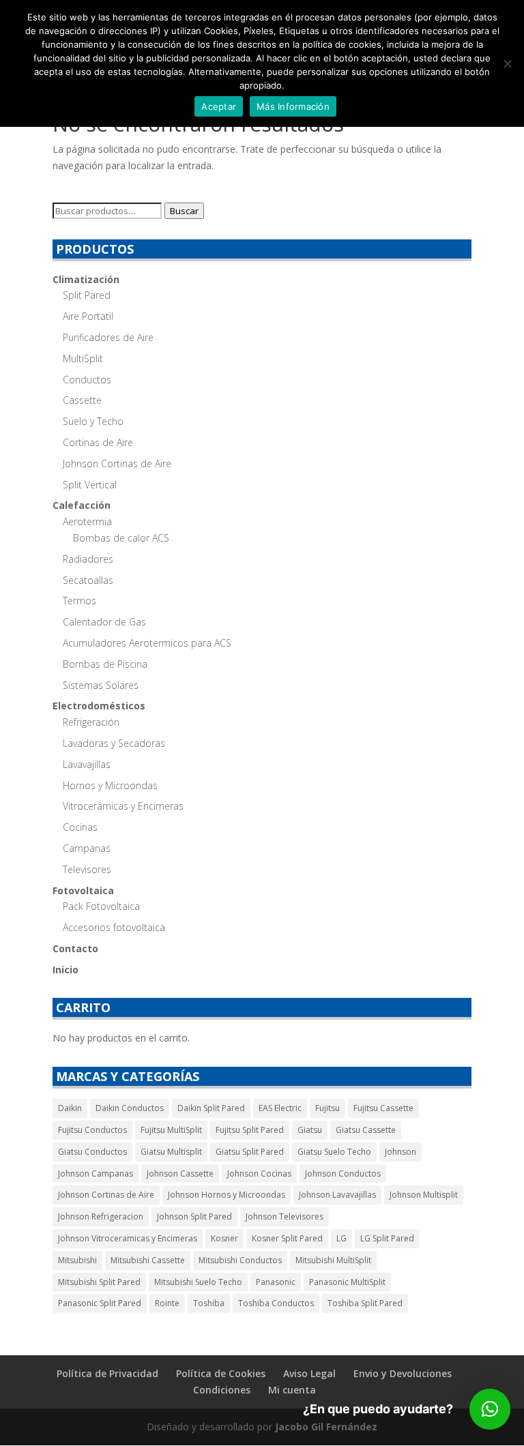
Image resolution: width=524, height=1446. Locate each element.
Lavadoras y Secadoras (114, 743)
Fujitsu (327, 1108)
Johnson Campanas (95, 1173)
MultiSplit (83, 358)
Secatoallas (88, 580)
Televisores (87, 869)
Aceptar (218, 106)
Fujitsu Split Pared (250, 1130)
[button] (489, 1409)
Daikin (70, 1108)
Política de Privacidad (107, 1373)
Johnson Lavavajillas (337, 1194)
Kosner (224, 1238)
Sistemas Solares (101, 685)
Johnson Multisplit (424, 1194)
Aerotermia (87, 521)
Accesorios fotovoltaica (114, 927)
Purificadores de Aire (108, 337)
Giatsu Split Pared (250, 1151)
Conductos (87, 379)
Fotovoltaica (83, 890)
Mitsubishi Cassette (148, 1260)
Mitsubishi (77, 1260)
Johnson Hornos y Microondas (226, 1194)
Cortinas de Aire (98, 442)
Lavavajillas (87, 764)
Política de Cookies (220, 1373)
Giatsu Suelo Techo (334, 1151)
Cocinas (80, 827)
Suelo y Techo (93, 421)
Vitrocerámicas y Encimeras (123, 805)
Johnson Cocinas (259, 1173)
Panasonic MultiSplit (347, 1282)
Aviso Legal (309, 1373)
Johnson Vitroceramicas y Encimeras (127, 1238)
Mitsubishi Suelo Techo (198, 1282)
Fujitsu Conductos (92, 1130)
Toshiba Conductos (276, 1303)
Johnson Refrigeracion (100, 1216)
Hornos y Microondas (110, 785)
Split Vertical (90, 484)
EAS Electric (280, 1108)
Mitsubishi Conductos (240, 1260)
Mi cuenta (292, 1389)
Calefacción (82, 505)
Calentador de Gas (104, 621)
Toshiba (208, 1303)
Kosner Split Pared (287, 1238)
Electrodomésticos (99, 705)
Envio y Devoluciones (402, 1373)
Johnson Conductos (343, 1173)
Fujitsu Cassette (383, 1108)
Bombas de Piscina (105, 664)
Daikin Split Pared (211, 1108)
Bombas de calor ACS (121, 537)
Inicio (65, 969)
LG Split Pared (387, 1238)
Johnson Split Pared (194, 1216)
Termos (79, 600)
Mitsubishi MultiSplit (333, 1260)
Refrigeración (91, 721)
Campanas (87, 848)
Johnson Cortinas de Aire (117, 463)
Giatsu (309, 1130)
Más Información (293, 106)
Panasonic (275, 1282)
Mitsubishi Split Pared (99, 1282)
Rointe (167, 1303)
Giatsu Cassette (366, 1130)
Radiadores (88, 558)
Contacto (75, 948)
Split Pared (87, 295)
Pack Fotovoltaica (101, 906)
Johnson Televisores (284, 1216)
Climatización (86, 279)
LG (341, 1238)
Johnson (400, 1151)
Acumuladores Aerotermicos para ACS (147, 642)
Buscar (184, 211)
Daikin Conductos (130, 1108)
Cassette (82, 400)
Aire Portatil (88, 316)
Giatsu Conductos (92, 1151)
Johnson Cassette (180, 1173)
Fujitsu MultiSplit (171, 1130)
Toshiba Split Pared (365, 1303)
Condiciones (221, 1389)
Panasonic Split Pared (99, 1303)
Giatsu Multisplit (171, 1151)
